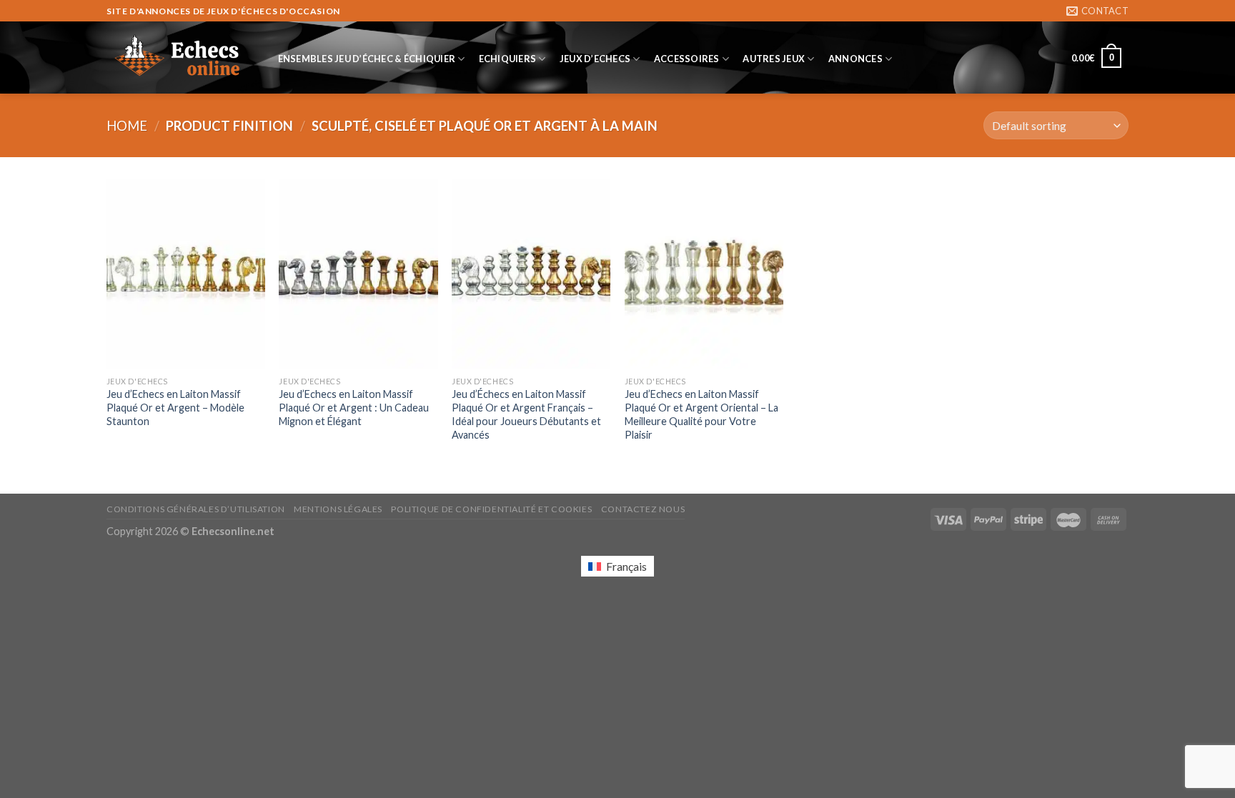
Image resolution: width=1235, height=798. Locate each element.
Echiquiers (508, 58)
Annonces (855, 58)
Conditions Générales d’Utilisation (195, 509)
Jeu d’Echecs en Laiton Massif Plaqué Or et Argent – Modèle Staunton (175, 407)
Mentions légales (338, 509)
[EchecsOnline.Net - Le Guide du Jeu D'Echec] (177, 58)
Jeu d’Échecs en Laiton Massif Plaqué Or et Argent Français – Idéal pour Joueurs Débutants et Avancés (526, 414)
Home (126, 126)
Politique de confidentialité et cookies (491, 509)
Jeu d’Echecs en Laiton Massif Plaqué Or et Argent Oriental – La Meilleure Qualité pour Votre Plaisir (701, 414)
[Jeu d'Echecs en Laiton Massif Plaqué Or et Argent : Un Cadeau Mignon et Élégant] (358, 274)
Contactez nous (643, 509)
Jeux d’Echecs (595, 58)
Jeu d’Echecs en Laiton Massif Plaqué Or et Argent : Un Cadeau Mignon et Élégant (354, 407)
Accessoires (687, 58)
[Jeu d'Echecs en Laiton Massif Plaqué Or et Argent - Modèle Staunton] (185, 274)
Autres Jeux (774, 58)
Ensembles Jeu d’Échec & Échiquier (366, 58)
